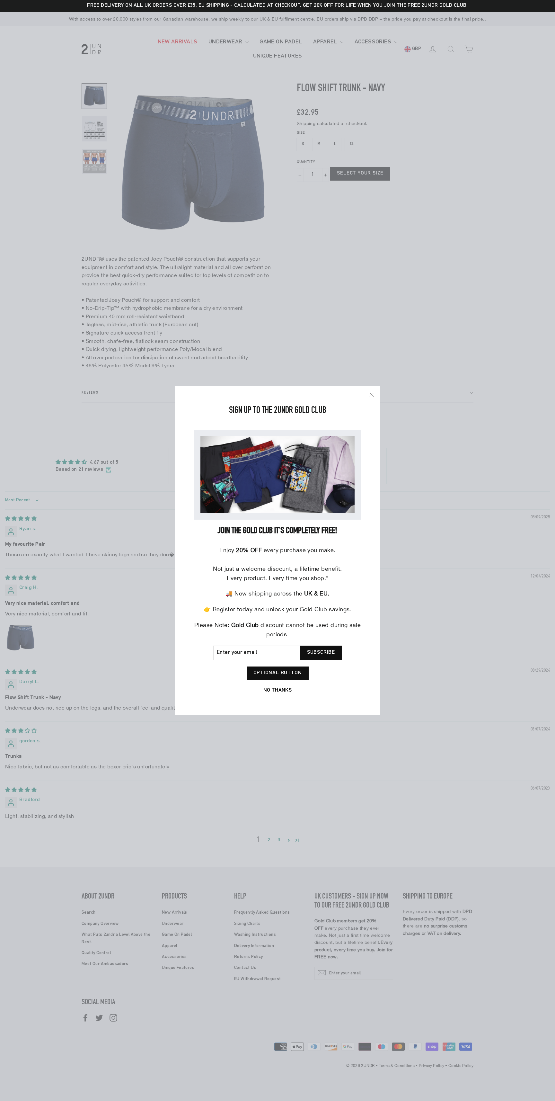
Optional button (277, 673)
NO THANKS (277, 690)
